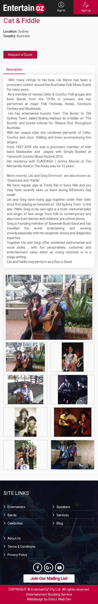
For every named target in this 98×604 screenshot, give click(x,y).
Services (63, 515)
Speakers (63, 507)
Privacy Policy (17, 555)
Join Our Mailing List (49, 578)
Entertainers (16, 507)
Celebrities (15, 523)
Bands (12, 515)
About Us (14, 538)
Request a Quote (20, 55)
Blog (60, 523)
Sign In (61, 10)
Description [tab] (14, 69)
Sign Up (85, 10)
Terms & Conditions (22, 546)
